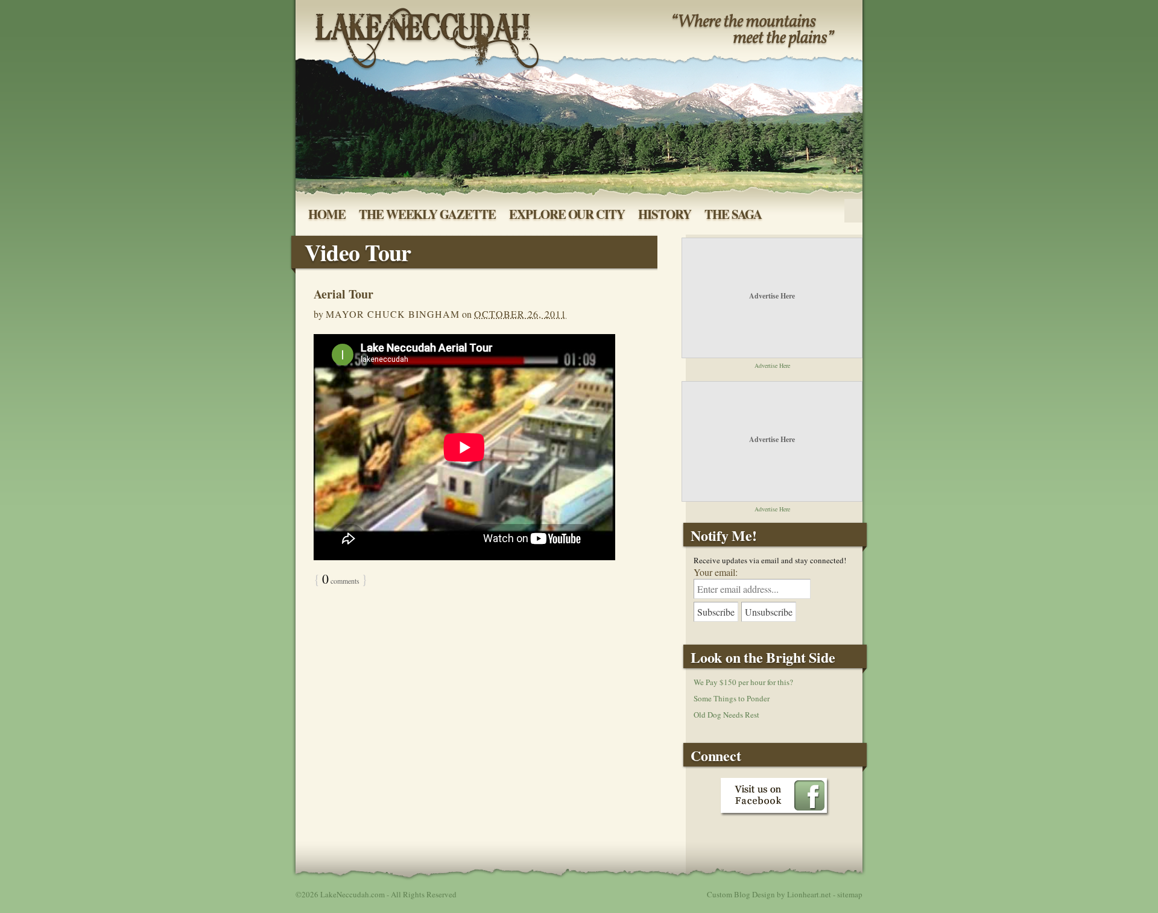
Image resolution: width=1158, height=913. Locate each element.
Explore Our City (567, 214)
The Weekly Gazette (427, 214)
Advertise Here (772, 296)
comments (340, 581)
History (664, 214)
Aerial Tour (343, 294)
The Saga (733, 214)
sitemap (849, 894)
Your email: (716, 572)
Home (327, 214)
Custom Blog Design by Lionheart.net (770, 894)
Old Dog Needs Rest (726, 714)
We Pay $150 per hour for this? (743, 682)
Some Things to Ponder (732, 698)
